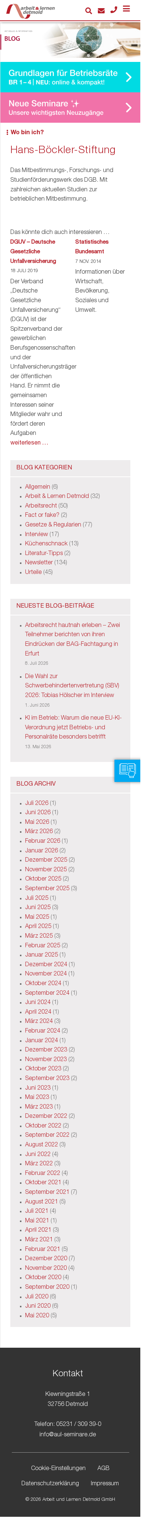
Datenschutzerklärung (50, 1484)
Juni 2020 (38, 1307)
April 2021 (38, 1231)
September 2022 (47, 1136)
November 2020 (46, 1269)
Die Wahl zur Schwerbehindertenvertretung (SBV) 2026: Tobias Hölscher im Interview (72, 686)
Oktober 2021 (43, 1183)
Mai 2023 (37, 1098)
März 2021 (39, 1240)
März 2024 (39, 1022)
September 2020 (47, 1288)
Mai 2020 (37, 1316)
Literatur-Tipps (44, 554)
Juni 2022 (38, 1155)
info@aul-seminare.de (68, 1435)
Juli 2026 (36, 804)
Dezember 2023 (46, 1050)
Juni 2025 (38, 908)
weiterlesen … (29, 443)
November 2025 (46, 870)
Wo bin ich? (27, 133)
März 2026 (39, 832)
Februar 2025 (42, 946)
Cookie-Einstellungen (58, 1469)
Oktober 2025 (43, 879)
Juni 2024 (38, 1003)
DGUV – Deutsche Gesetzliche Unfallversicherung (33, 252)
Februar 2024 (42, 1031)
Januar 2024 (41, 1041)
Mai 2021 (37, 1221)
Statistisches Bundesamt (92, 247)
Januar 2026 (41, 851)
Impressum (105, 1484)
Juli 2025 (36, 899)
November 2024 (46, 974)
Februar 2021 (42, 1250)
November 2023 (46, 1060)
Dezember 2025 (46, 860)
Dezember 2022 (46, 1117)
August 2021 (41, 1202)
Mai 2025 (37, 918)
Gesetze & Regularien (53, 525)
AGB (103, 1469)
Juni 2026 (38, 813)
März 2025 (39, 937)
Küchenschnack (46, 544)
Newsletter (39, 563)
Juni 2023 (38, 1089)
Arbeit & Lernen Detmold (57, 497)
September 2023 (47, 1079)
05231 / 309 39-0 (78, 1425)
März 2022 (39, 1164)
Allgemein (37, 488)
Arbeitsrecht (41, 506)
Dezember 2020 (46, 1259)
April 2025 (38, 927)
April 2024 (38, 1013)
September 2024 (47, 994)
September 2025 (47, 889)
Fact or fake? (42, 516)
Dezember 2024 (46, 965)
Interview (36, 535)
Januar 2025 (41, 955)
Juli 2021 (36, 1212)
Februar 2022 (42, 1174)
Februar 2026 (42, 842)
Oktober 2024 (43, 984)
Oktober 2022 (43, 1126)
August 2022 (41, 1145)
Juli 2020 (36, 1297)
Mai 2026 (37, 823)
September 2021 (47, 1193)
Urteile (33, 573)
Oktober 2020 (43, 1278)
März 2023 (39, 1107)
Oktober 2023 (43, 1069)
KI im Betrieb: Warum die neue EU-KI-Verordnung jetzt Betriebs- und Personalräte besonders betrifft (73, 728)
